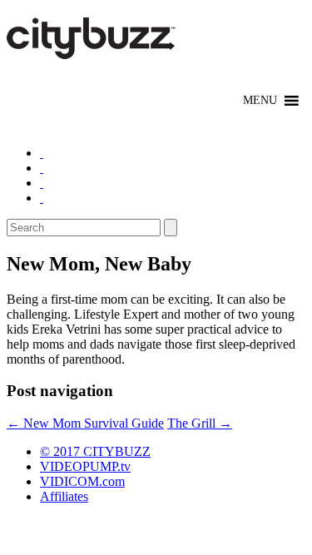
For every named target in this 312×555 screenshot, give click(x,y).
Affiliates (64, 496)
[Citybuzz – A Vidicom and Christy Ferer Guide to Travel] (92, 50)
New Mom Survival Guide (85, 423)
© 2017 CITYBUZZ (95, 451)
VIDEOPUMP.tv (85, 466)
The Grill (199, 423)
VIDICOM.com (82, 481)
